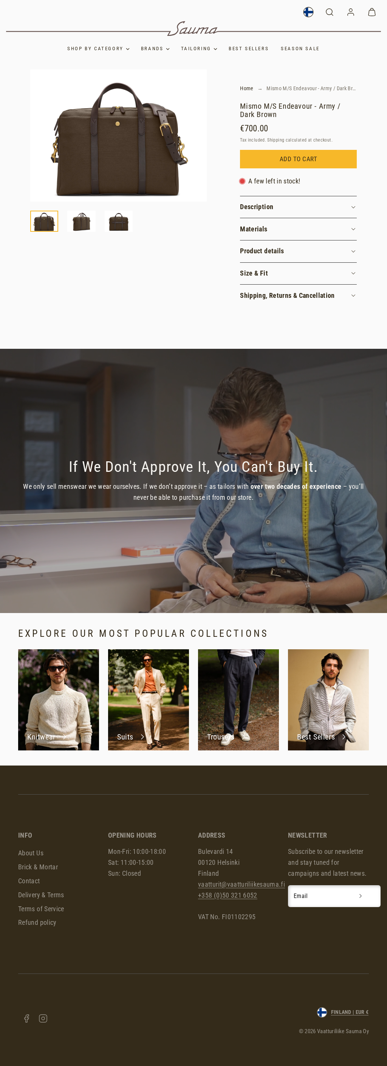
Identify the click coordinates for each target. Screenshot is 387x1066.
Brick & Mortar (38, 867)
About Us (30, 853)
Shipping (275, 140)
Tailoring (196, 48)
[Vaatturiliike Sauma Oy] (193, 28)
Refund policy (37, 922)
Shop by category (95, 48)
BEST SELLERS (249, 48)
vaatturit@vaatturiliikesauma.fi (241, 884)
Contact (29, 881)
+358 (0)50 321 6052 (227, 895)
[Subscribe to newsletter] (360, 896)
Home (246, 88)
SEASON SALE (300, 48)
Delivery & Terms (41, 895)
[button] (329, 12)
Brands (152, 48)
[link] (308, 12)
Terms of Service (41, 909)
